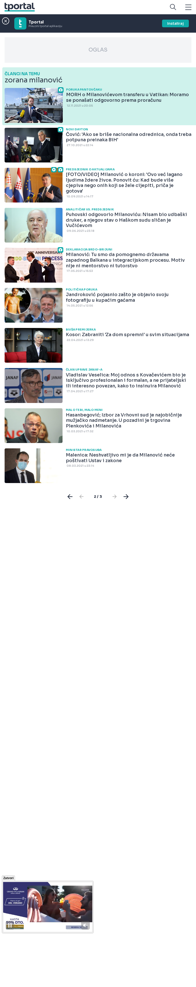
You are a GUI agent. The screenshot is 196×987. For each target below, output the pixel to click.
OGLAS (98, 50)
